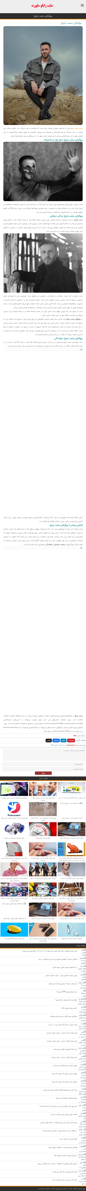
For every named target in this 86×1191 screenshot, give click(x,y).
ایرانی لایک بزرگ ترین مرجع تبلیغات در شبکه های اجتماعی (14, 899)
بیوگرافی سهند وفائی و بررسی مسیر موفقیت (14, 798)
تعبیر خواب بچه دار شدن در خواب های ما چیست (43, 799)
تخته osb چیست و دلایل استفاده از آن (65, 1180)
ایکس (49, 740)
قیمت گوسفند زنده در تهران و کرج (72, 818)
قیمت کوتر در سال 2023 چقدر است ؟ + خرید (71, 798)
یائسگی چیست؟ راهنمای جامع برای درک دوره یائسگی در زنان (14, 879)
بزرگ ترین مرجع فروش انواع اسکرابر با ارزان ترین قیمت (14, 859)
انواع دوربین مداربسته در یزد (68, 1139)
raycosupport (70, 745)
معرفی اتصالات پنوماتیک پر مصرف (14, 838)
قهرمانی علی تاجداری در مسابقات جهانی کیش (62, 1147)
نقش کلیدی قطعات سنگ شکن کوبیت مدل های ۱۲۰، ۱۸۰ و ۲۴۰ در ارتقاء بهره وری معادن (72, 859)
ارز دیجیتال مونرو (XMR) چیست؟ (14, 938)
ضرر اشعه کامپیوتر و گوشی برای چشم (43, 898)
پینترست (71, 740)
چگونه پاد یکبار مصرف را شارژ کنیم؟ (72, 938)
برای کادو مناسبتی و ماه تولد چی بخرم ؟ (64, 1172)
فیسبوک (56, 740)
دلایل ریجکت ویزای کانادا (43, 838)
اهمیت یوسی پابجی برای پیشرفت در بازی (43, 878)
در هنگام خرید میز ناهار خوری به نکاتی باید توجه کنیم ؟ (71, 899)
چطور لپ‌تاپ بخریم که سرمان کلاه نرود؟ (71, 838)
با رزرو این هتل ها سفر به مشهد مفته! (65, 1155)
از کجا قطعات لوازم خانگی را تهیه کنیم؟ (14, 918)
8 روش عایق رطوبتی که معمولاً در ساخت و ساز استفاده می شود (57, 1163)
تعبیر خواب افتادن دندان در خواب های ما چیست (43, 859)
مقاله (74, 735)
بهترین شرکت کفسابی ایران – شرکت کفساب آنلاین (43, 819)
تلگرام (63, 740)
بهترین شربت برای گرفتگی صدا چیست (71, 878)
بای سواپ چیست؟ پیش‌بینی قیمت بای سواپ (14, 818)
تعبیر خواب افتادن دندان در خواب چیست (72, 918)
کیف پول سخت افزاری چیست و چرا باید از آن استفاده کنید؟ (43, 939)
